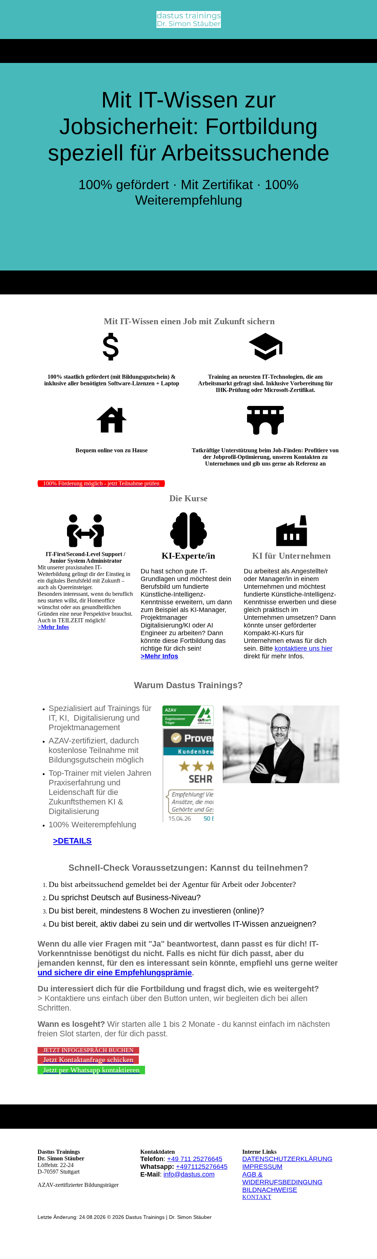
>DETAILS (72, 840)
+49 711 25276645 (194, 1159)
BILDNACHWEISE (269, 1189)
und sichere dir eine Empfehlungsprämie (115, 972)
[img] (188, 19)
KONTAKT (256, 1197)
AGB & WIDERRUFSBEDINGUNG (282, 1178)
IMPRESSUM (262, 1166)
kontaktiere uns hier (303, 648)
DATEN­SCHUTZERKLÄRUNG (287, 1159)
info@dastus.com (189, 1174)
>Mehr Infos (159, 656)
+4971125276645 (202, 1166)
